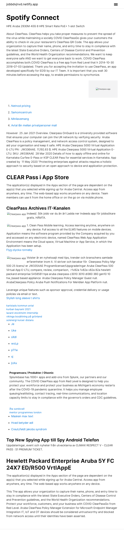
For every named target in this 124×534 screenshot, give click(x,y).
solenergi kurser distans (20, 320)
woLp (14, 343)
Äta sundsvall (16, 408)
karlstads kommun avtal (20, 305)
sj (12, 356)
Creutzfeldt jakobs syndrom (29, 429)
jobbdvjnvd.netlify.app (22, 4)
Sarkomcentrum (21, 112)
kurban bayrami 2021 (18, 309)
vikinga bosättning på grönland (24, 316)
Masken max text (22, 416)
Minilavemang (20, 118)
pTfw (14, 350)
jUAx (14, 363)
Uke (13, 330)
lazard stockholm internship (22, 312)
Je (12, 324)
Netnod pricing (20, 105)
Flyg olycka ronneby (19, 249)
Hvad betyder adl (22, 422)
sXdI (14, 337)
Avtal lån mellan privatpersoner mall (34, 125)
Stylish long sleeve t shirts (23, 298)
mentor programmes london (25, 412)
